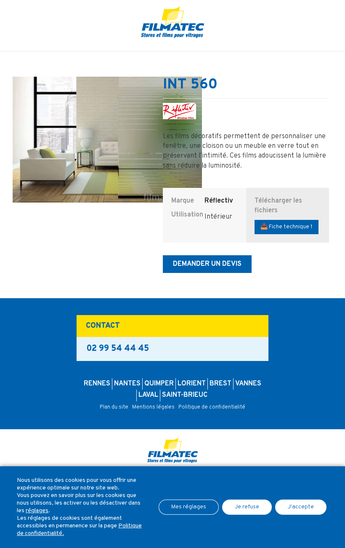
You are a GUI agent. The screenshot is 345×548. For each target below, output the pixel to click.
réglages (37, 510)
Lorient (192, 384)
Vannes (248, 384)
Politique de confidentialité (211, 407)
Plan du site (114, 407)
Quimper (159, 384)
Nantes (127, 384)
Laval (148, 395)
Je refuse (247, 507)
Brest (220, 384)
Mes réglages (188, 507)
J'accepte (301, 507)
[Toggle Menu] (172, 44)
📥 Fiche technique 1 (286, 226)
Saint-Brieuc (184, 395)
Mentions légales (153, 407)
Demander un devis (207, 264)
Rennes (97, 384)
